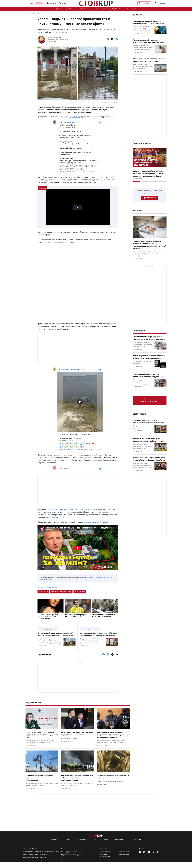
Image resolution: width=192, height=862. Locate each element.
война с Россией (79, 592)
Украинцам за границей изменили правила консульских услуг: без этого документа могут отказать (148, 23)
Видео (71, 9)
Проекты (59, 9)
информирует (77, 117)
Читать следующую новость (90, 629)
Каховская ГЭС (43, 592)
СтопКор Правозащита (69, 852)
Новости (83, 9)
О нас (63, 849)
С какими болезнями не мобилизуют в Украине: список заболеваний (113, 776)
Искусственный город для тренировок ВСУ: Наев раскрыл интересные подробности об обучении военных (55, 635)
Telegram (91, 577)
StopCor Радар (131, 9)
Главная (28, 14)
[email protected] (40, 858)
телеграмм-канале (90, 522)
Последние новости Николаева (61, 592)
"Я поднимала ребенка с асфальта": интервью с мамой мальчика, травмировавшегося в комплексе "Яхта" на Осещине (149, 245)
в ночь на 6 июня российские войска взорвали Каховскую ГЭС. (71, 509)
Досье (105, 9)
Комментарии (47, 655)
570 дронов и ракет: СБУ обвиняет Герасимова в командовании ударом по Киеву (42, 735)
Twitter (109, 577)
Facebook (103, 522)
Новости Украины (38, 14)
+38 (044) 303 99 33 (149, 401)
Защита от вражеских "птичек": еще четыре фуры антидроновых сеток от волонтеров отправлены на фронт (148, 173)
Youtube (104, 577)
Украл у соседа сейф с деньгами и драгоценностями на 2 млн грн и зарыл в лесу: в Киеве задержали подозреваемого (149, 44)
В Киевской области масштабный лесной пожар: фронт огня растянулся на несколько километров (149, 61)
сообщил (79, 457)
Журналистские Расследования (72, 855)
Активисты (65, 858)
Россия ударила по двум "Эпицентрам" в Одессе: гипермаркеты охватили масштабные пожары (77, 778)
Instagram (43, 579)
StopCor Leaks (116, 9)
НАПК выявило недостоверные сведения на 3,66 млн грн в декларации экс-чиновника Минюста (113, 735)
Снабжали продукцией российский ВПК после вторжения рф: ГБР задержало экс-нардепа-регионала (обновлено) (99, 635)
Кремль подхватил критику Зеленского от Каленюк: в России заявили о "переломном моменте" (149, 358)
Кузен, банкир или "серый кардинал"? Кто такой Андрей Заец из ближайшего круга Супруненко (149, 460)
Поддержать (146, 3)
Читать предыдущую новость (48, 629)
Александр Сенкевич (51, 587)
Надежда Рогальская (54, 37)
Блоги (96, 9)
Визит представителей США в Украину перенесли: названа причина (77, 733)
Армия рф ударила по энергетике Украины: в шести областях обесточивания (39, 778)
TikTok (49, 579)
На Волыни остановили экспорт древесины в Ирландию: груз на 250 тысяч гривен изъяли (148, 376)
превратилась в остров (55, 517)
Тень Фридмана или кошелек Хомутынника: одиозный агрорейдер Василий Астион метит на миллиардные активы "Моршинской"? (149, 424)
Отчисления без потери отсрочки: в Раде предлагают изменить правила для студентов (149, 339)
